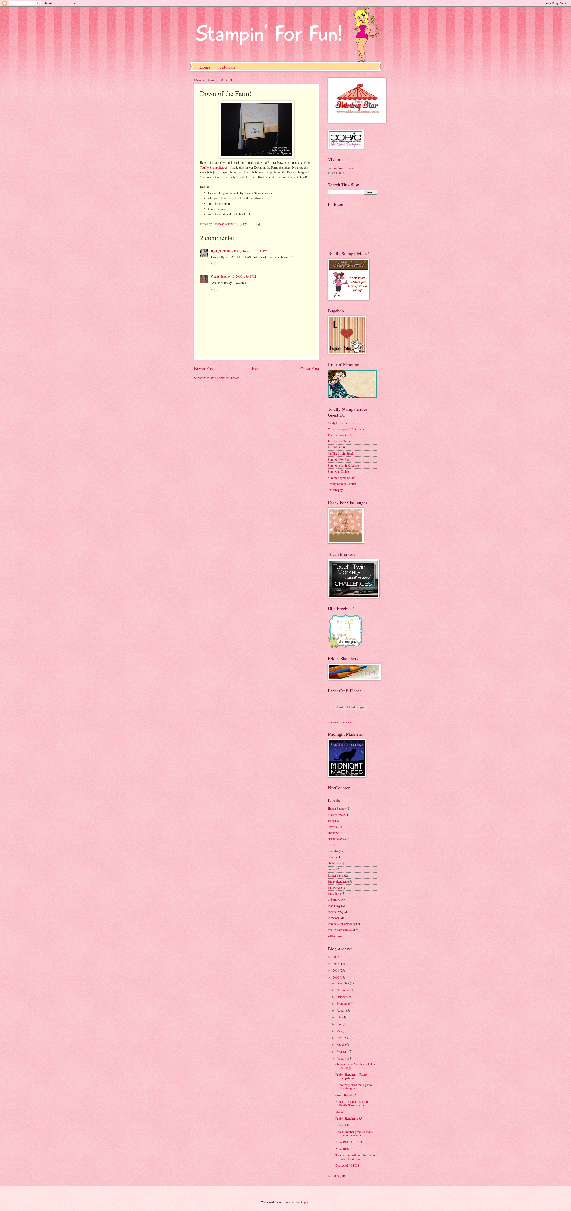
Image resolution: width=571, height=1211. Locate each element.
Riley (331, 821)
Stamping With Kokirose (343, 465)
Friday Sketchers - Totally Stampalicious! (351, 1076)
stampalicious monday (342, 924)
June (340, 1024)
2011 (336, 970)
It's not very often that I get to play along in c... (353, 1087)
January (342, 1058)
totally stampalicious (341, 930)
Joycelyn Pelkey (221, 250)
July (339, 1017)
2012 (336, 963)
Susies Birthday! (345, 1095)
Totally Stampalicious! (214, 167)
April (340, 1038)
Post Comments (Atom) (225, 378)
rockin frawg (336, 912)
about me (333, 833)
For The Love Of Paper (342, 435)
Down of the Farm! (347, 1125)
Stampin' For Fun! (339, 459)
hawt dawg (334, 893)
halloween (334, 887)
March (341, 1044)
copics (332, 869)
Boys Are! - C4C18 (347, 1165)
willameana (335, 936)
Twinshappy (335, 490)
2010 (336, 977)
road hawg (334, 906)
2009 (336, 1176)
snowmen (334, 918)
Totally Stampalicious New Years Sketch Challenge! (356, 1157)
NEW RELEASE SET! (349, 1142)
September (344, 1003)
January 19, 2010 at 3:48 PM (238, 276)
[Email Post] (257, 223)
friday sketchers (338, 881)
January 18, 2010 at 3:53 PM (249, 250)
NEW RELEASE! (346, 1149)
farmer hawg (335, 875)
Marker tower (336, 815)
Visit (340, 722)
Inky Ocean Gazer (339, 441)
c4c (330, 845)
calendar (333, 851)
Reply (214, 263)
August (341, 1010)
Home (204, 67)
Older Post (309, 368)
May (340, 1031)
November (343, 990)
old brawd (334, 899)
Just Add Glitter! (338, 447)
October (342, 997)
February (343, 1051)
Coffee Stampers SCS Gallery (346, 429)
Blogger (305, 1202)
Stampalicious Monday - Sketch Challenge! (355, 1066)
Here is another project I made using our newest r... (354, 1134)
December (343, 983)
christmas (334, 863)
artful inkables (337, 839)
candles (332, 857)
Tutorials (227, 67)
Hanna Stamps (337, 808)
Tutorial (333, 827)
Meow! (339, 1112)
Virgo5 (215, 276)
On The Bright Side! (340, 453)
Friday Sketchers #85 (348, 1118)
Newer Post (204, 368)
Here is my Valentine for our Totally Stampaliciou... (352, 1103)
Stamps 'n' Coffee (338, 471)
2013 (336, 957)
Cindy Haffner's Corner (342, 423)
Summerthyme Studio (341, 478)
